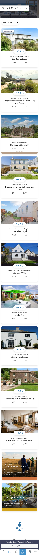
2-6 (20, 51)
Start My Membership (19, 546)
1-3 (19, 391)
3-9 (20, 179)
